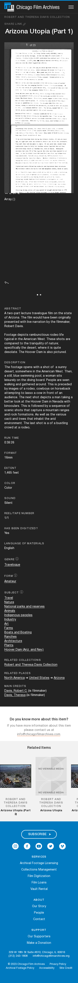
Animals (9, 611)
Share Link (13, 24)
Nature (9, 602)
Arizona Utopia (51, 810)
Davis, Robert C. (15, 691)
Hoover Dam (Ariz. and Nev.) (24, 649)
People (39, 912)
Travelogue (12, 564)
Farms (8, 628)
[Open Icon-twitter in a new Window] (50, 846)
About (39, 900)
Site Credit (65, 968)
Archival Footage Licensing (39, 863)
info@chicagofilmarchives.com (38, 734)
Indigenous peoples (18, 615)
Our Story (39, 906)
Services (39, 857)
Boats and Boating (18, 632)
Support (38, 930)
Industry (10, 619)
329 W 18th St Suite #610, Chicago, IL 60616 (37, 952)
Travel (8, 598)
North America (14, 678)
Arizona (59, 678)
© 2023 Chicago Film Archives (26, 964)
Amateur (10, 581)
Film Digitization (39, 876)
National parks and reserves (24, 606)
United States (39, 678)
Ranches (10, 636)
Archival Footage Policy (20, 968)
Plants (8, 645)
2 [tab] (40, 294)
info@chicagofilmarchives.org (51, 956)
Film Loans (39, 882)
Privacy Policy (58, 964)
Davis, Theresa (15, 695)
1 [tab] (37, 294)
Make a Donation (39, 943)
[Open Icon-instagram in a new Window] (15, 846)
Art (6, 624)
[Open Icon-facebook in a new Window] (27, 846)
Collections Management (39, 869)
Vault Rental (39, 889)
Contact (39, 919)
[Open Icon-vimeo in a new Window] (62, 846)
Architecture (13, 641)
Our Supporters (39, 936)
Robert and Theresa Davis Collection (37, 17)
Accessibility (46, 968)
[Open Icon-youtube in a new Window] (39, 846)
